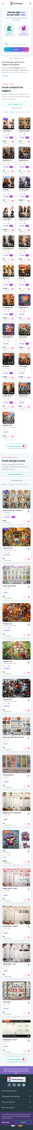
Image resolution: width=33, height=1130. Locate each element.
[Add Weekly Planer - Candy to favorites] (24, 899)
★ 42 (4, 590)
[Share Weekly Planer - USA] (28, 964)
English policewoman (24, 219)
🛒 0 (6, 134)
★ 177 (4, 341)
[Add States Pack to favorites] (24, 1013)
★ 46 (4, 134)
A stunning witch (8, 248)
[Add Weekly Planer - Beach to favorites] (24, 1051)
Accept (23, 1122)
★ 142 (20, 193)
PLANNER (5, 819)
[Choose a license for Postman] (12, 201)
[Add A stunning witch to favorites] (8, 260)
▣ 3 (8, 193)
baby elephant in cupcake (8, 337)
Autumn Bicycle (8, 307)
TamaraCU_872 (7, 661)
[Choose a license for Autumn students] (28, 142)
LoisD (5, 777)
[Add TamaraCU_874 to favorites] (24, 559)
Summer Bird (23, 337)
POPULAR (23, 266)
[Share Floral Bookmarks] (28, 775)
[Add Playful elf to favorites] (8, 289)
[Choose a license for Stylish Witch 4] (12, 407)
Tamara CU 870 (23, 396)
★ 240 (4, 370)
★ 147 (4, 930)
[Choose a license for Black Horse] (12, 377)
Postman (5, 189)
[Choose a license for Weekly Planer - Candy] (28, 899)
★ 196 (4, 282)
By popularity (20, 112)
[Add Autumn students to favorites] (24, 142)
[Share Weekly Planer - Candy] (28, 889)
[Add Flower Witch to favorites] (8, 230)
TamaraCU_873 (7, 624)
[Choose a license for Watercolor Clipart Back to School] (28, 748)
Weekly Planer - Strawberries (12, 813)
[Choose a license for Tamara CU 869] (28, 710)
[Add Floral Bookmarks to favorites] (24, 786)
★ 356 (4, 854)
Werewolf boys (23, 160)
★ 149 (4, 968)
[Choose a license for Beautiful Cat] (12, 171)
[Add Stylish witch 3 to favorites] (24, 260)
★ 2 (3, 514)
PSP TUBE (6, 137)
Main (10, 58)
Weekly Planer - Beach (10, 1040)
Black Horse (6, 366)
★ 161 (20, 223)
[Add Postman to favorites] (8, 201)
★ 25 (4, 552)
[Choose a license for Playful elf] (12, 289)
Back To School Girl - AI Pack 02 (12, 510)
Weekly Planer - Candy (10, 888)
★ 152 (4, 223)
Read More (5, 76)
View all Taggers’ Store (16, 104)
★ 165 (20, 311)
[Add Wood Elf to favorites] (24, 289)
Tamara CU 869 (7, 699)
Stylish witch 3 (23, 248)
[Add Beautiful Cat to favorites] (8, 171)
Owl (4, 850)
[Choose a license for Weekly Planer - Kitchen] (28, 937)
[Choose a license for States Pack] (28, 1013)
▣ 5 (9, 703)
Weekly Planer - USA (9, 964)
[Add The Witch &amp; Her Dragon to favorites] (24, 201)
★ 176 (4, 193)
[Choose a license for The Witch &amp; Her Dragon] (28, 201)
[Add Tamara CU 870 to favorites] (24, 407)
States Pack (6, 1002)
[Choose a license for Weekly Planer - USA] (28, 975)
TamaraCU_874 (7, 548)
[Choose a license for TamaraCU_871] (12, 436)
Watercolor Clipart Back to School (13, 737)
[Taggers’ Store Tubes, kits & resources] (9, 28)
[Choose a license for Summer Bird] (28, 348)
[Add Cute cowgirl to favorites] (24, 377)
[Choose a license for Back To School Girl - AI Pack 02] (28, 521)
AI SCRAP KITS (7, 554)
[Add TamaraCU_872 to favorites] (24, 672)
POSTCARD (6, 781)
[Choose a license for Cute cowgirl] (28, 377)
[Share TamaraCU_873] (28, 624)
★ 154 (4, 892)
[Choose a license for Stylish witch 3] (28, 260)
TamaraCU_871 (7, 425)
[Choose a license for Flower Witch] (12, 230)
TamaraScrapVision (24, 397)
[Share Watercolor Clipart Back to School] (28, 738)
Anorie (5, 587)
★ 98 (4, 817)
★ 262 (20, 399)
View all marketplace (16, 474)
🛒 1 (22, 193)
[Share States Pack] (28, 1002)
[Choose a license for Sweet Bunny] (12, 142)
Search (16, 49)
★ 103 (20, 134)
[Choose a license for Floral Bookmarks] (28, 786)
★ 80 (4, 703)
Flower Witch (7, 219)
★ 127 (20, 164)
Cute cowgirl (23, 366)
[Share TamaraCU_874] (28, 548)
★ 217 (4, 1043)
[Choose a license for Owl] (28, 862)
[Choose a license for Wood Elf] (28, 289)
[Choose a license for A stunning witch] (12, 260)
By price (27, 112)
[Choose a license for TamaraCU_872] (28, 672)
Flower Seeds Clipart (9, 586)
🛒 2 (6, 311)
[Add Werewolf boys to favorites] (24, 171)
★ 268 (4, 429)
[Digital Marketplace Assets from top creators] (23, 28)
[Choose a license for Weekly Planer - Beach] (28, 1051)
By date (12, 112)
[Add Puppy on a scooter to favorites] (24, 318)
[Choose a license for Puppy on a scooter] (28, 318)
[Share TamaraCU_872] (28, 662)
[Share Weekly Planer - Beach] (28, 1040)
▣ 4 (8, 164)
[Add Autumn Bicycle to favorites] (8, 318)
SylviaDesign (7, 512)
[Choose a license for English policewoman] (28, 230)
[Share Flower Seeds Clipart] (28, 586)
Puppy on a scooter (24, 307)
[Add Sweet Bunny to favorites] (8, 142)
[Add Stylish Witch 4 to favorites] (8, 407)
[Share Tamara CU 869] (28, 700)
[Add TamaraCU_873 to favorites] (24, 635)
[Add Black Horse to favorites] (8, 377)
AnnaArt (5, 132)
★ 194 (20, 252)
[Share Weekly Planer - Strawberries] (28, 813)
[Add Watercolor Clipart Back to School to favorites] (24, 748)
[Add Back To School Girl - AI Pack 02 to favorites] (24, 521)
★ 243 (20, 341)
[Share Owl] (28, 851)
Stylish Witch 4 (7, 396)
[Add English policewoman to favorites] (24, 230)
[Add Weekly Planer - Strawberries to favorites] (24, 824)
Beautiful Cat (7, 160)
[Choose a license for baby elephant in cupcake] (12, 348)
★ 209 (20, 282)
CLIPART (5, 592)
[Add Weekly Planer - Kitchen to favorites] (24, 937)
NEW (6, 119)
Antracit (22, 309)
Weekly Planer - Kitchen (10, 926)
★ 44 (4, 628)
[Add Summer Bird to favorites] (24, 348)
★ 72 (4, 779)
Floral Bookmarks (8, 775)
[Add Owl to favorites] (24, 862)
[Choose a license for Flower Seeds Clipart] (28, 597)
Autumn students (24, 131)
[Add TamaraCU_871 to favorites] (8, 436)
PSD (4, 857)
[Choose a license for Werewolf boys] (28, 171)
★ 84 (4, 741)
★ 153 (4, 1006)
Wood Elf (21, 278)
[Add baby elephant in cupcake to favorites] (8, 348)
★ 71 (4, 665)
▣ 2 (8, 134)
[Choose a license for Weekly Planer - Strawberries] (28, 824)
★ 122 (4, 164)
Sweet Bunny (7, 131)
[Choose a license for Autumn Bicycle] (12, 318)
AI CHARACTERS (7, 517)
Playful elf (6, 278)
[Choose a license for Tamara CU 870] (28, 407)
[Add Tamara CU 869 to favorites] (24, 710)
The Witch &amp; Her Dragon (24, 189)
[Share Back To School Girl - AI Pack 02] (28, 511)
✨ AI (11, 137)
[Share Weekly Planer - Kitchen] (28, 927)
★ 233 (20, 370)
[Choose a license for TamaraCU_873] (28, 635)
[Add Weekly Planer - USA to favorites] (24, 975)
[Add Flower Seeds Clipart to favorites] (24, 597)
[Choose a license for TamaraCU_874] (28, 559)
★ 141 (4, 252)
